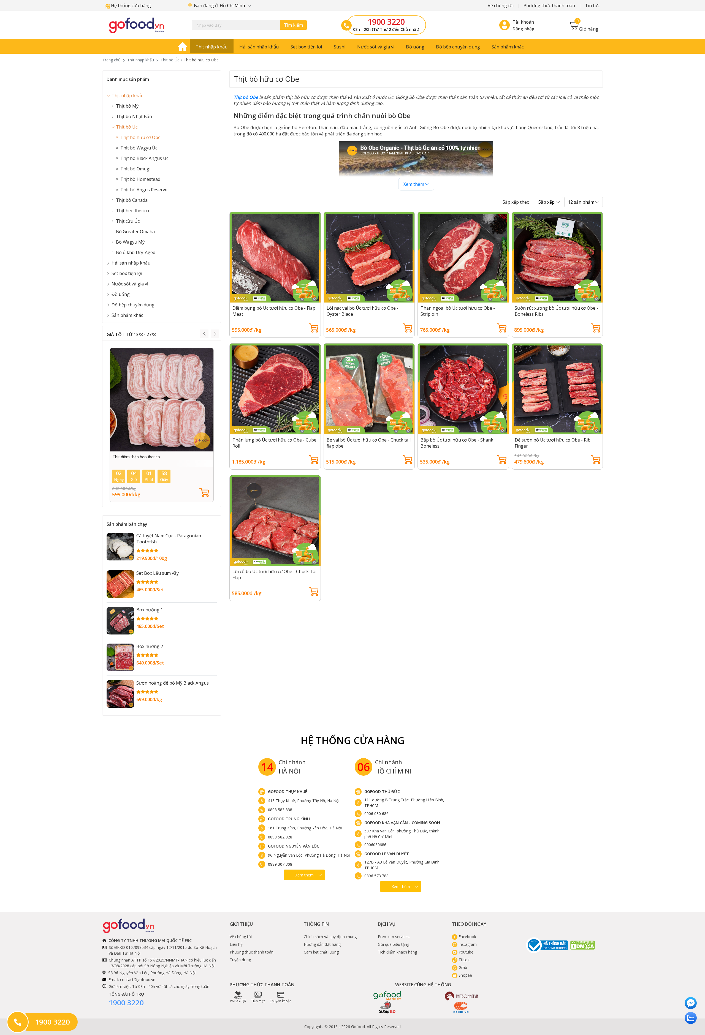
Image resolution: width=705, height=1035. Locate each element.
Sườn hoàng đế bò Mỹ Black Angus (172, 683)
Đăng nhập (523, 28)
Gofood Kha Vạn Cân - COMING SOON (402, 822)
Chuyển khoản (281, 1001)
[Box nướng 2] (120, 657)
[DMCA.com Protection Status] (583, 945)
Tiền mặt (258, 1001)
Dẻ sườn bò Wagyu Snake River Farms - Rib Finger (157, 456)
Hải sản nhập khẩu (259, 46)
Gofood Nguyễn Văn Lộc (293, 846)
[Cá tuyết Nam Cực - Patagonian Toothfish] (120, 546)
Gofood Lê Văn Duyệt (386, 853)
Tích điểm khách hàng (397, 952)
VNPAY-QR (238, 1001)
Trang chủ (111, 59)
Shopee (464, 975)
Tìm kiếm (293, 25)
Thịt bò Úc (170, 59)
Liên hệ (236, 944)
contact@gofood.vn (137, 979)
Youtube (465, 952)
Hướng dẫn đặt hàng (322, 944)
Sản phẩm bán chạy (127, 524)
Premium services (394, 936)
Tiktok (463, 959)
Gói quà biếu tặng (393, 944)
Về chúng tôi (501, 5)
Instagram (467, 944)
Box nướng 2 (149, 646)
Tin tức (592, 5)
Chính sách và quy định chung (330, 936)
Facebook (466, 936)
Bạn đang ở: (220, 5)
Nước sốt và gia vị (375, 46)
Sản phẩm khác (508, 46)
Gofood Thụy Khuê (287, 791)
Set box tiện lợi (306, 46)
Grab (462, 967)
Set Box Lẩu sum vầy (157, 573)
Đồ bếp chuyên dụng (458, 46)
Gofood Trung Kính (289, 818)
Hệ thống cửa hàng (130, 5)
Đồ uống (415, 46)
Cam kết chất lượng (321, 952)
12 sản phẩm (581, 202)
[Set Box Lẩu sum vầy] (120, 584)
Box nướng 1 (149, 610)
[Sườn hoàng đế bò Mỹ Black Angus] (120, 694)
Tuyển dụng (240, 959)
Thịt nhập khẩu (212, 46)
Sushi (340, 46)
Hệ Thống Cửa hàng (353, 740)
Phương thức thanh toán (549, 5)
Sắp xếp (547, 202)
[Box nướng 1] (120, 620)
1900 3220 (386, 22)
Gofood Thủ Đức (382, 791)
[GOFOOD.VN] (136, 25)
